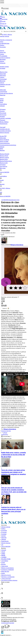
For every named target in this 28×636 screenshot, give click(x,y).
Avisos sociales (4, 141)
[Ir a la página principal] (14, 15)
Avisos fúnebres (4, 140)
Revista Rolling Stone (6, 161)
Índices (2, 61)
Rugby (2, 100)
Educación (3, 75)
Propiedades (3, 56)
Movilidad (3, 59)
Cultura (2, 77)
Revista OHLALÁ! (4, 154)
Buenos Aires (3, 72)
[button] (14, 112)
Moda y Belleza (4, 122)
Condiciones (4, 623)
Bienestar (2, 81)
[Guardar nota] (2, 299)
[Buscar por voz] (25, 31)
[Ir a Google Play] (5, 603)
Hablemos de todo (5, 84)
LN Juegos (3, 109)
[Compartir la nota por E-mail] (6, 306)
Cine (17, 200)
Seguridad (3, 74)
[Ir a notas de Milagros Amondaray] (14, 240)
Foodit (3, 21)
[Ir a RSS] (2, 598)
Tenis (1, 102)
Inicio (3, 17)
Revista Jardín (4, 163)
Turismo (2, 111)
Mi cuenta (4, 26)
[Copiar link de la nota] (2, 303)
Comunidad (3, 79)
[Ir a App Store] (5, 607)
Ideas (1, 148)
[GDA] (5, 628)
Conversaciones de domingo (8, 145)
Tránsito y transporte (6, 40)
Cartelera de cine (5, 129)
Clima (1, 41)
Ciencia (2, 82)
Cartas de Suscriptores (6, 93)
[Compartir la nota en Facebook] (2, 306)
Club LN (4, 23)
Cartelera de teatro (5, 131)
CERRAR (2, 1)
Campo (2, 54)
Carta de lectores (5, 143)
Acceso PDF (3, 136)
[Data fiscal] (2, 633)
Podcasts (2, 120)
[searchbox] (13, 31)
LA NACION (4, 200)
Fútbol (2, 99)
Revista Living (4, 159)
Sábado (2, 147)
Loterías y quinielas (5, 118)
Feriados (2, 116)
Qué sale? (2, 127)
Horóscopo (3, 115)
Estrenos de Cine (6, 431)
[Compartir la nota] (2, 301)
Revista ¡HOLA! (4, 156)
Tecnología (3, 113)
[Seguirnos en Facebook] (2, 584)
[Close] (2, 516)
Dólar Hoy (3, 52)
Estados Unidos (4, 66)
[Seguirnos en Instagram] (2, 593)
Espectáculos (12, 200)
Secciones (4, 19)
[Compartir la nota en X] (4, 306)
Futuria (2, 50)
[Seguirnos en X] (2, 589)
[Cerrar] (25, 28)
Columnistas (3, 91)
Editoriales (3, 90)
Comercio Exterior (5, 58)
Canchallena (3, 104)
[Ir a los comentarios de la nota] (4, 299)
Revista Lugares (4, 157)
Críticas (5, 432)
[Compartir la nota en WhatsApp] (4, 301)
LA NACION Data (4, 43)
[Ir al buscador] (2, 11)
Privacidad (11, 623)
